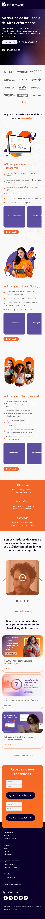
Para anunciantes (9, 864)
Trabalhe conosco (9, 838)
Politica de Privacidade (12, 884)
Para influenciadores (10, 867)
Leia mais (7, 668)
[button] (20, 102)
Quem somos (8, 835)
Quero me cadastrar (20, 795)
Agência (6, 851)
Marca (5, 848)
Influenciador (8, 854)
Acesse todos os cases (22, 611)
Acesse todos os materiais (22, 755)
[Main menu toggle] (40, 4)
